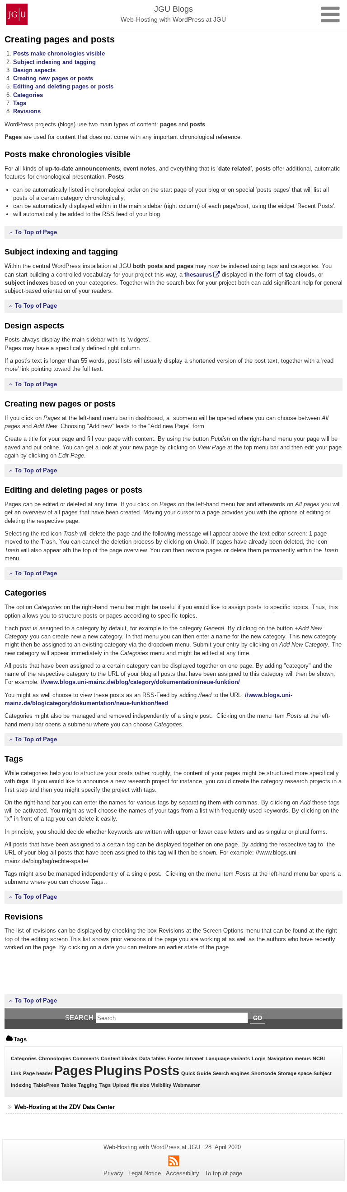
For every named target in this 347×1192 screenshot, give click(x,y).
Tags (19, 103)
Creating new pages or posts (53, 78)
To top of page (223, 1173)
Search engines (231, 1073)
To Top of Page (36, 232)
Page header (37, 1073)
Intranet (194, 1058)
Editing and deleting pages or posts (63, 86)
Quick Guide (196, 1073)
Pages (73, 1070)
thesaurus (198, 274)
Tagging (88, 1085)
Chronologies (54, 1058)
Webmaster (186, 1085)
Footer (175, 1058)
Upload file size (131, 1085)
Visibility (161, 1085)
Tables (68, 1085)
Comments (86, 1058)
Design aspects (34, 70)
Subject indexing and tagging (54, 62)
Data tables (152, 1058)
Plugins (118, 1070)
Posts (161, 1070)
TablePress (46, 1085)
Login (259, 1058)
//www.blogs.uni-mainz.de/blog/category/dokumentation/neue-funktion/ (140, 682)
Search (79, 1017)
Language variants (228, 1058)
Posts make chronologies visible (59, 53)
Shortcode (263, 1073)
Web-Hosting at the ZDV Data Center (64, 1107)
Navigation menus (289, 1058)
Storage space (295, 1073)
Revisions (27, 111)
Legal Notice (144, 1173)
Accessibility (182, 1173)
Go (257, 1018)
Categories (28, 95)
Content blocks (119, 1058)
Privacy (113, 1173)
